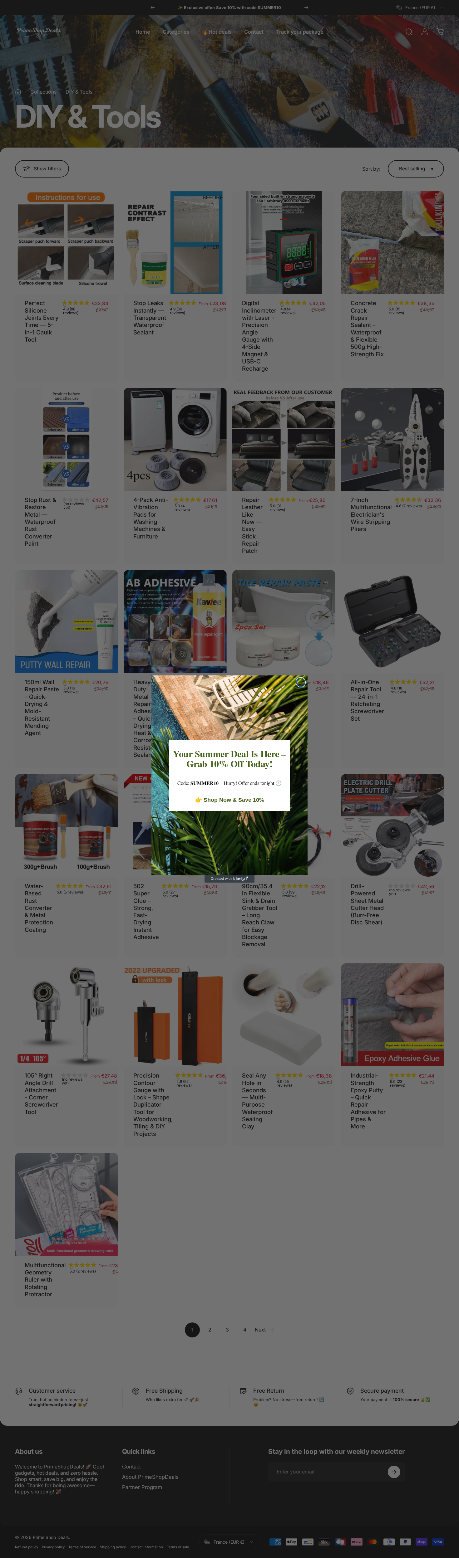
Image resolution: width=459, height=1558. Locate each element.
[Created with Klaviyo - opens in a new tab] (229, 879)
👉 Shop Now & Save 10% (229, 800)
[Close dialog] (300, 682)
